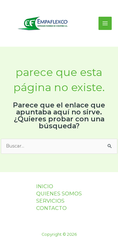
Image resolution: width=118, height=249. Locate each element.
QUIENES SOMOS (59, 193)
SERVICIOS (50, 201)
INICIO (44, 186)
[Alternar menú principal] (105, 23)
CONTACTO (51, 208)
